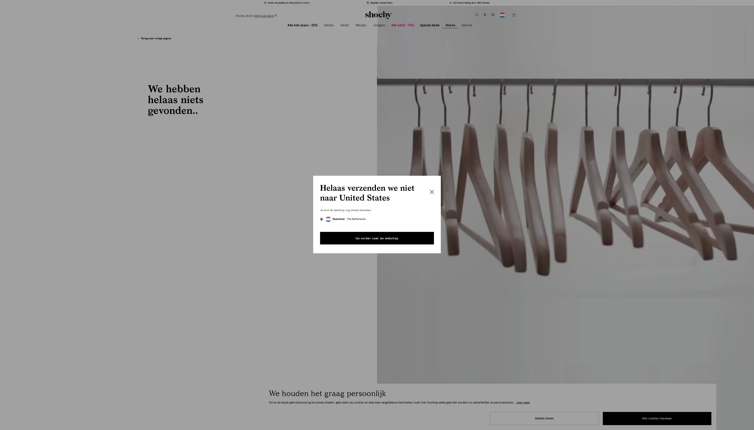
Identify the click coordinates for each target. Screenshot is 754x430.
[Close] (432, 192)
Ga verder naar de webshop (377, 238)
